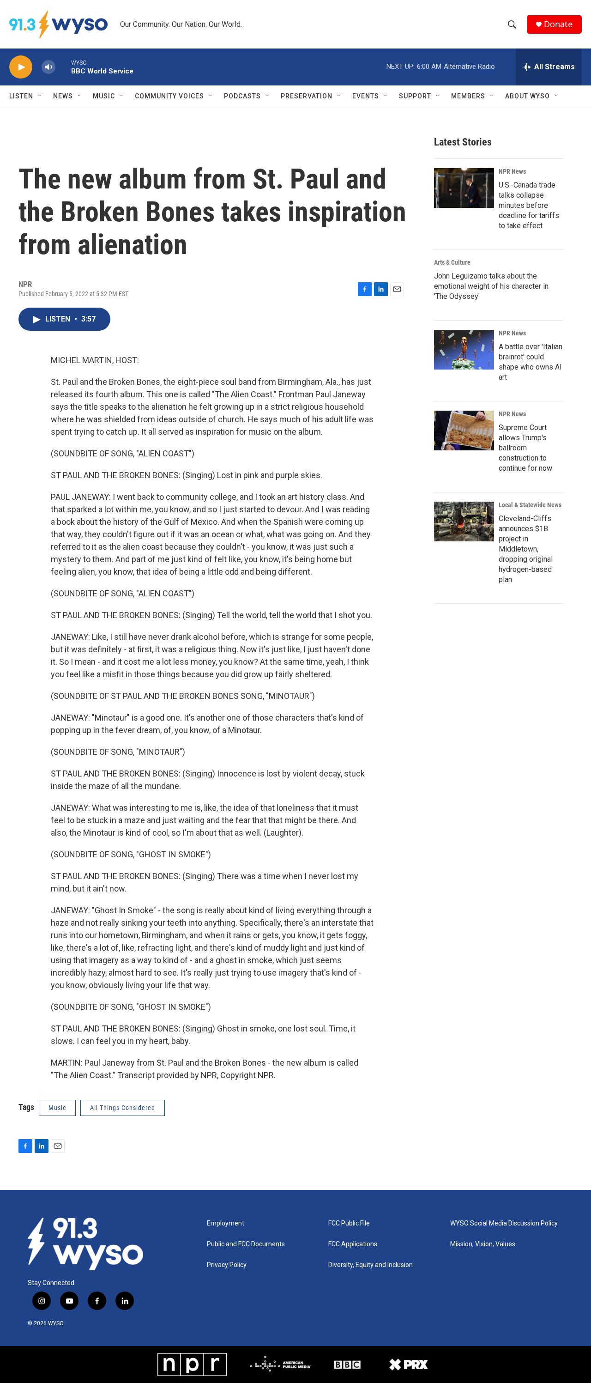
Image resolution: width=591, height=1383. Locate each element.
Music (104, 96)
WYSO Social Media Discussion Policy (504, 1223)
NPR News (512, 171)
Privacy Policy (227, 1265)
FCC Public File (349, 1223)
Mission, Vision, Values (482, 1244)
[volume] (48, 67)
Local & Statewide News (530, 505)
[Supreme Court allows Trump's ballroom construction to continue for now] (464, 430)
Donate (558, 24)
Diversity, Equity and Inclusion (370, 1265)
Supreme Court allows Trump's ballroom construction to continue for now (525, 448)
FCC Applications (352, 1244)
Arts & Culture (452, 262)
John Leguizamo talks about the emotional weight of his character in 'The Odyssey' (491, 286)
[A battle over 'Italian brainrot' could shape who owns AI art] (464, 350)
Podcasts (242, 96)
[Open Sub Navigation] (40, 96)
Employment (225, 1223)
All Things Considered (122, 1107)
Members (468, 96)
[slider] (63, 67)
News (63, 96)
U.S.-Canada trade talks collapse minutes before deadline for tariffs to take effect (529, 205)
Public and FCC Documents (246, 1244)
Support (415, 96)
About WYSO (527, 96)
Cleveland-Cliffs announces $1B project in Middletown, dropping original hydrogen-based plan (526, 549)
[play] (20, 67)
